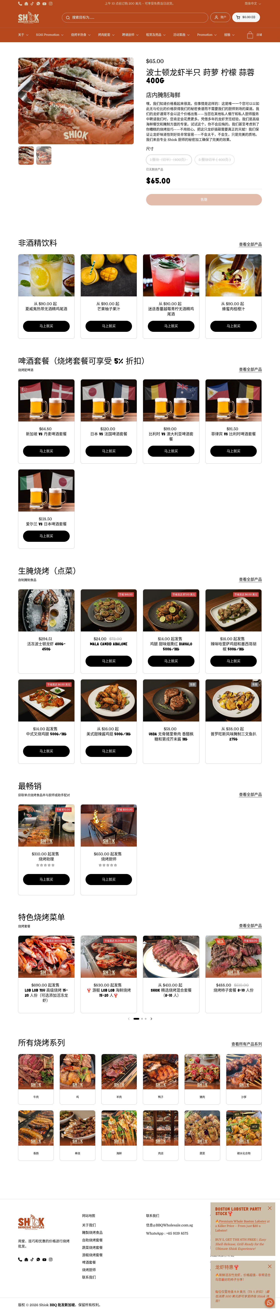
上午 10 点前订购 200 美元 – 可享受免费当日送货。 (140, 3)
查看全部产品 (250, 244)
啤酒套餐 (89, 1262)
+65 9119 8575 (177, 1233)
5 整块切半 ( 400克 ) (215, 160)
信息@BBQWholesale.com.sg (169, 1225)
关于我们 (89, 1225)
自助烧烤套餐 (92, 1240)
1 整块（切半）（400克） (169, 160)
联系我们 (89, 1277)
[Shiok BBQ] (28, 17)
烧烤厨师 (89, 1270)
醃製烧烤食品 (92, 1233)
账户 (223, 17)
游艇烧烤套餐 (92, 1255)
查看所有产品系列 (246, 1044)
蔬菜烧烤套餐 (92, 1248)
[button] (246, 17)
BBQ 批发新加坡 (62, 1305)
